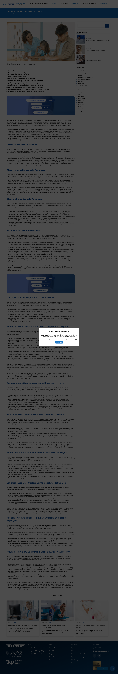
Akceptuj (59, 342)
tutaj (76, 339)
